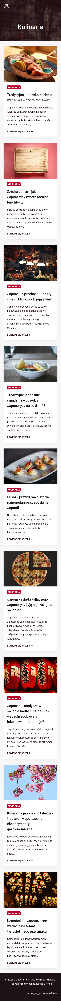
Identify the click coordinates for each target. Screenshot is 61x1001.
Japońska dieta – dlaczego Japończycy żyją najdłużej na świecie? (29, 604)
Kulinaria (14, 87)
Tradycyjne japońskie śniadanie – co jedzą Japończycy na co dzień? (26, 400)
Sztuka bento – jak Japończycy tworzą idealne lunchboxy (28, 196)
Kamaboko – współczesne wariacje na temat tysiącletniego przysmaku (27, 926)
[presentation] (30, 64)
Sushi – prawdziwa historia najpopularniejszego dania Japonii (28, 502)
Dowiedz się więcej (20, 131)
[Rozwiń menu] (52, 6)
